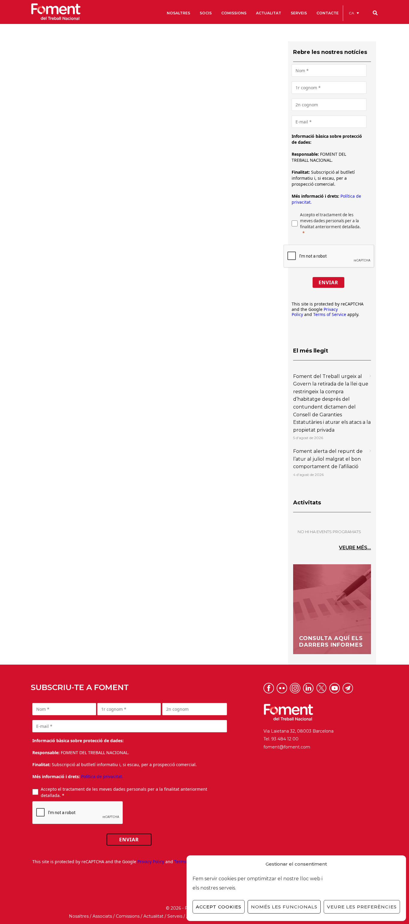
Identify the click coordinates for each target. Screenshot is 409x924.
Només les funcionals (284, 907)
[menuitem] (354, 13)
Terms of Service (329, 314)
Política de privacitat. (102, 776)
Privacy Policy (150, 861)
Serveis (174, 916)
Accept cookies (218, 907)
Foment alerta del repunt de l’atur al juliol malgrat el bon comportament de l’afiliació (328, 458)
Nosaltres (79, 916)
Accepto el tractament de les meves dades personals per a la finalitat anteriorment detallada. (330, 220)
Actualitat (153, 916)
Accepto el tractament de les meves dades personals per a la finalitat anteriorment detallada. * (124, 792)
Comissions (128, 916)
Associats (102, 916)
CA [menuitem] (351, 13)
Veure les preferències (362, 907)
